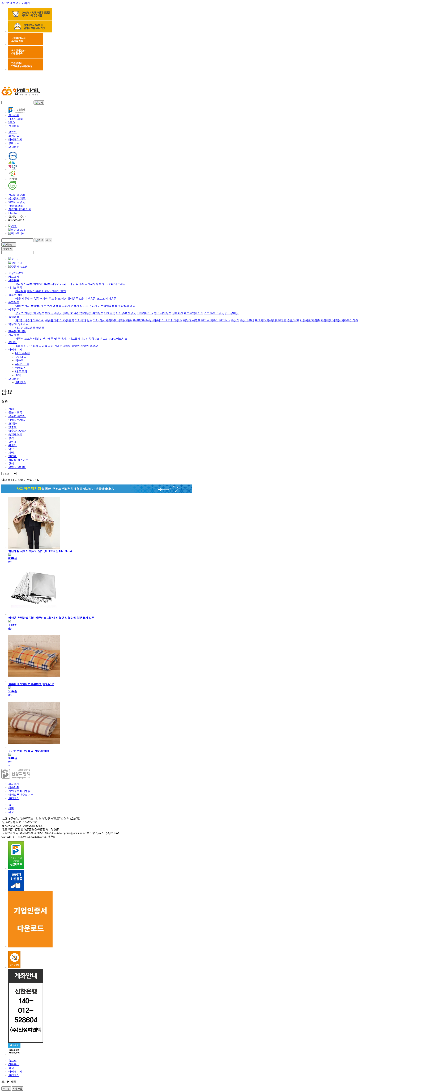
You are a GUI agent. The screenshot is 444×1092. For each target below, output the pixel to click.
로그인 (12, 132)
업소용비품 (232, 313)
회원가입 (13, 135)
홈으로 (12, 1060)
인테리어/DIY (145, 313)
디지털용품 (15, 287)
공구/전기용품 (24, 313)
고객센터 (13, 146)
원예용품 (109, 313)
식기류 (84, 305)
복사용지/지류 (17, 198)
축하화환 (20, 345)
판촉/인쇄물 (15, 118)
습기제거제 (15, 434)
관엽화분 (65, 345)
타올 (129, 320)
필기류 (80, 284)
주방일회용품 (109, 305)
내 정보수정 (22, 353)
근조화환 (32, 345)
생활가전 (177, 313)
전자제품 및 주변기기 (55, 338)
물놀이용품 (15, 412)
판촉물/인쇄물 (17, 331)
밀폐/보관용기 (70, 305)
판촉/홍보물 (15, 205)
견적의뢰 (13, 125)
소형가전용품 (87, 298)
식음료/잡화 (15, 294)
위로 (11, 812)
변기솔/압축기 (210, 320)
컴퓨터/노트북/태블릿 (28, 338)
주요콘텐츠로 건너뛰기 (15, 3)
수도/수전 (293, 320)
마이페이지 (15, 139)
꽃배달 (12, 342)
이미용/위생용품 (126, 313)
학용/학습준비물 (18, 324)
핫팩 (11, 463)
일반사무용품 (16, 202)
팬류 (132, 305)
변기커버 (224, 320)
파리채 (12, 456)
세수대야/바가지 (34, 320)
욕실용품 (13, 316)
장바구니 (13, 143)
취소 (48, 240)
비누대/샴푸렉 (191, 320)
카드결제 (13, 276)
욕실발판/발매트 (276, 320)
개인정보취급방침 (19, 791)
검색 (11, 1067)
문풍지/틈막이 (17, 416)
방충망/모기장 (17, 430)
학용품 (40, 327)
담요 (11, 449)
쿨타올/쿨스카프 (18, 459)
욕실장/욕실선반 (143, 320)
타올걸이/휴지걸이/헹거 (167, 320)
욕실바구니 (247, 320)
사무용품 (13, 280)
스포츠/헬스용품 (214, 313)
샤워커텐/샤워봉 (331, 320)
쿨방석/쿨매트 (17, 467)
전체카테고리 (16, 194)
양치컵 (19, 320)
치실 (102, 320)
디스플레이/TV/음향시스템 (85, 338)
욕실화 (235, 320)
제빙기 (12, 452)
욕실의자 (260, 320)
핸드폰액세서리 (193, 313)
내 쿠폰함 (21, 371)
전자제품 (13, 335)
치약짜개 (80, 320)
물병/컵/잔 (37, 305)
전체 (11, 408)
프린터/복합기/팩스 (39, 291)
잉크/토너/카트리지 (114, 284)
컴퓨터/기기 (58, 291)
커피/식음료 (47, 298)
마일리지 (20, 367)
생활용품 (13, 309)
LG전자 (13, 213)
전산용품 (20, 291)
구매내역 (20, 356)
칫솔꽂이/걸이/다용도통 (59, 320)
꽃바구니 (53, 345)
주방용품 (13, 302)
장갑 (11, 438)
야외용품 (97, 313)
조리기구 (94, 305)
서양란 (84, 345)
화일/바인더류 (42, 284)
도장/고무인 (15, 273)
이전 (11, 808)
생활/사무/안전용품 (27, 298)
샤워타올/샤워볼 (115, 320)
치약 (96, 320)
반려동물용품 (53, 313)
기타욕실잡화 (349, 320)
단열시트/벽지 (17, 419)
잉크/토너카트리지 (19, 209)
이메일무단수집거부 (20, 794)
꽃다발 (43, 345)
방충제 (12, 427)
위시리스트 (22, 364)
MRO (11, 122)
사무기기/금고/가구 (63, 284)
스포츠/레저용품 (106, 298)
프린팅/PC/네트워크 (115, 338)
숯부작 (93, 345)
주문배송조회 (19, 266)
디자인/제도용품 (25, 327)
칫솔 (89, 320)
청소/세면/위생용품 (66, 298)
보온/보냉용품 (52, 305)
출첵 (18, 375)
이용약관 (13, 787)
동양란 (75, 345)
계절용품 (38, 313)
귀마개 (12, 441)
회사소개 (13, 115)
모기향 (12, 423)
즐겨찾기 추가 (17, 216)
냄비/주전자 (22, 305)
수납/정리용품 (83, 313)
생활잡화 (68, 313)
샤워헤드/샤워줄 (310, 320)
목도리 (12, 445)
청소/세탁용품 (162, 313)
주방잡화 (123, 305)
